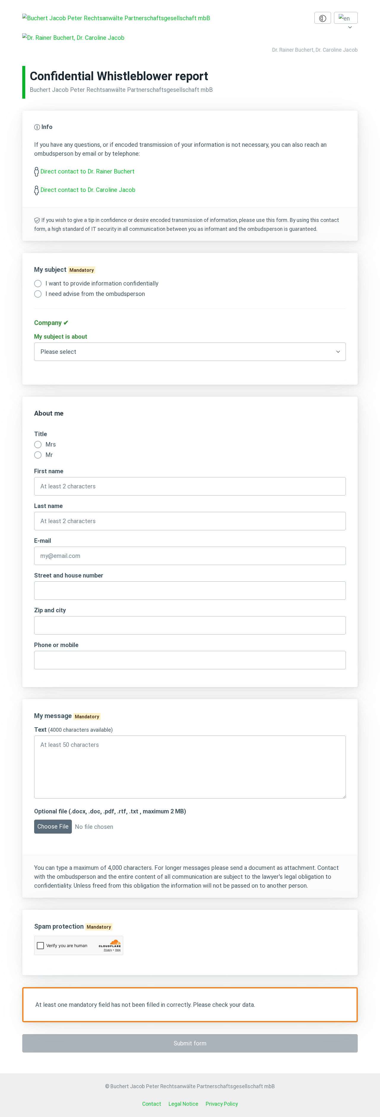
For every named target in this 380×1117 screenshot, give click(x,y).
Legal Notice (183, 1104)
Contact (151, 1104)
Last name (48, 505)
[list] (346, 18)
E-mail (42, 540)
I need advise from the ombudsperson (94, 293)
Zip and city (50, 610)
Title (40, 434)
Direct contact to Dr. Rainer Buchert (87, 171)
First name (48, 471)
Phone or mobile (56, 645)
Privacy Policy (222, 1104)
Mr (48, 454)
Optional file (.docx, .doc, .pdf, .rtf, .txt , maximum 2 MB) (110, 811)
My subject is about (60, 336)
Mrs (50, 444)
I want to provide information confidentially (101, 283)
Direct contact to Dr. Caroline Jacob (87, 189)
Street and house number (68, 575)
